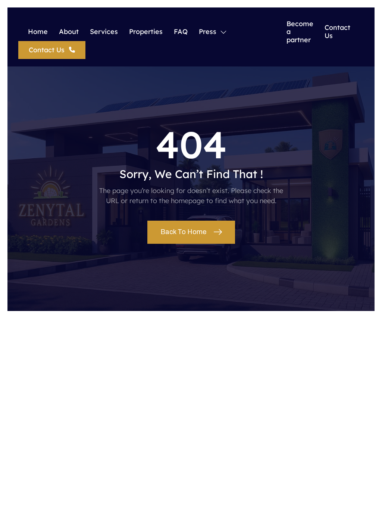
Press (207, 31)
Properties (146, 31)
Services (104, 31)
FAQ (181, 31)
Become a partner (299, 31)
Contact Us (337, 31)
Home (38, 31)
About (69, 31)
